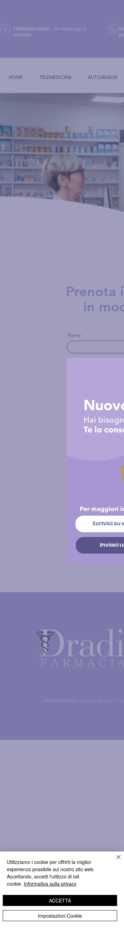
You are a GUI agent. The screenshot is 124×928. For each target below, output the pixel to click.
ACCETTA (60, 900)
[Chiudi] (114, 861)
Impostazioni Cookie (60, 915)
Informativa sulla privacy (50, 883)
